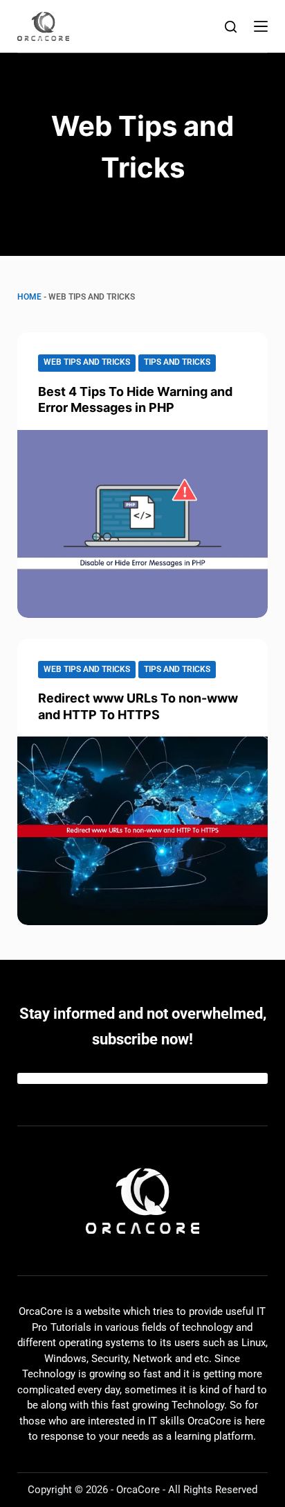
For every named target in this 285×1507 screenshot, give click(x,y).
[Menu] (261, 26)
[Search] (231, 27)
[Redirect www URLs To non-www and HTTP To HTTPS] (142, 831)
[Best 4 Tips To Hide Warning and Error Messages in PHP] (142, 524)
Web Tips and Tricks (87, 362)
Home (29, 297)
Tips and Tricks (177, 362)
